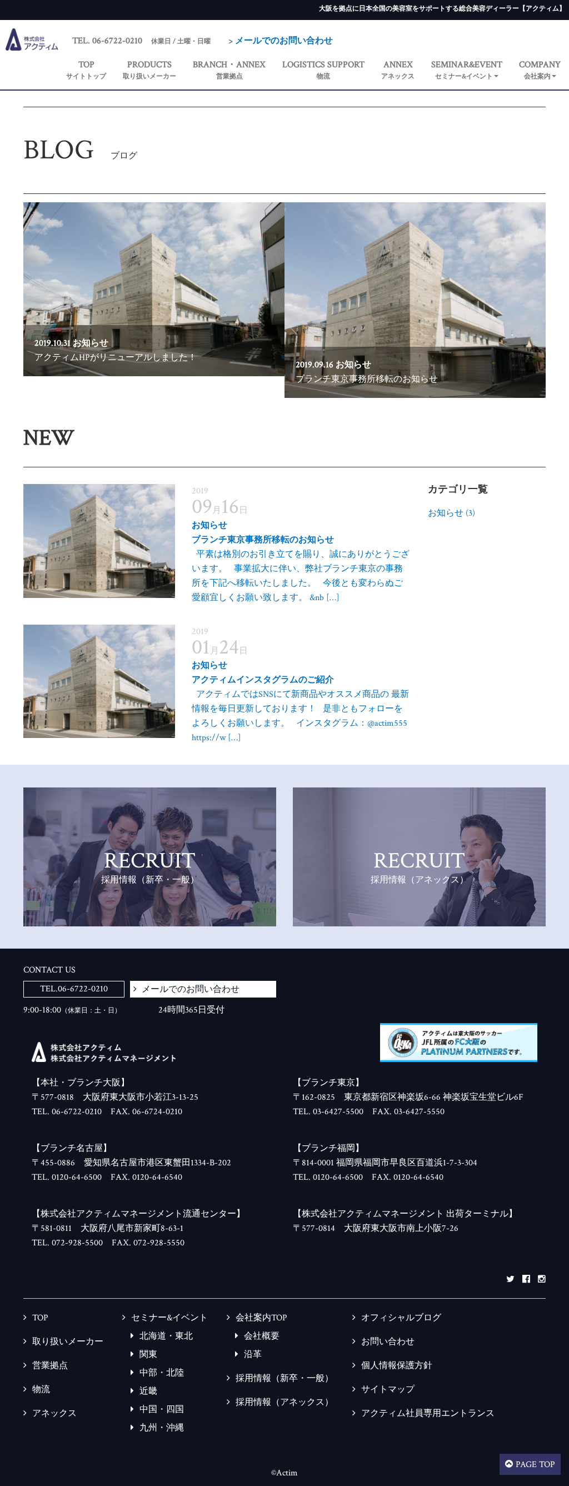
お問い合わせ (388, 1342)
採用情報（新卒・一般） (284, 1378)
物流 (41, 1389)
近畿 (148, 1391)
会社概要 (261, 1336)
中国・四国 (161, 1409)
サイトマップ (388, 1389)
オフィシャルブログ (401, 1318)
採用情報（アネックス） (284, 1402)
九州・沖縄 (161, 1428)
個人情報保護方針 (396, 1366)
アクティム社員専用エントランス (428, 1413)
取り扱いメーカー (67, 1342)
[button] (467, 71)
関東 (148, 1354)
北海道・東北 (166, 1336)
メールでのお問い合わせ (284, 41)
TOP (40, 1318)
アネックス (54, 1413)
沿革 (253, 1354)
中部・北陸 (161, 1373)
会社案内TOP (261, 1318)
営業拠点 (50, 1366)
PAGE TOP (535, 1464)
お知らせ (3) (451, 513)
